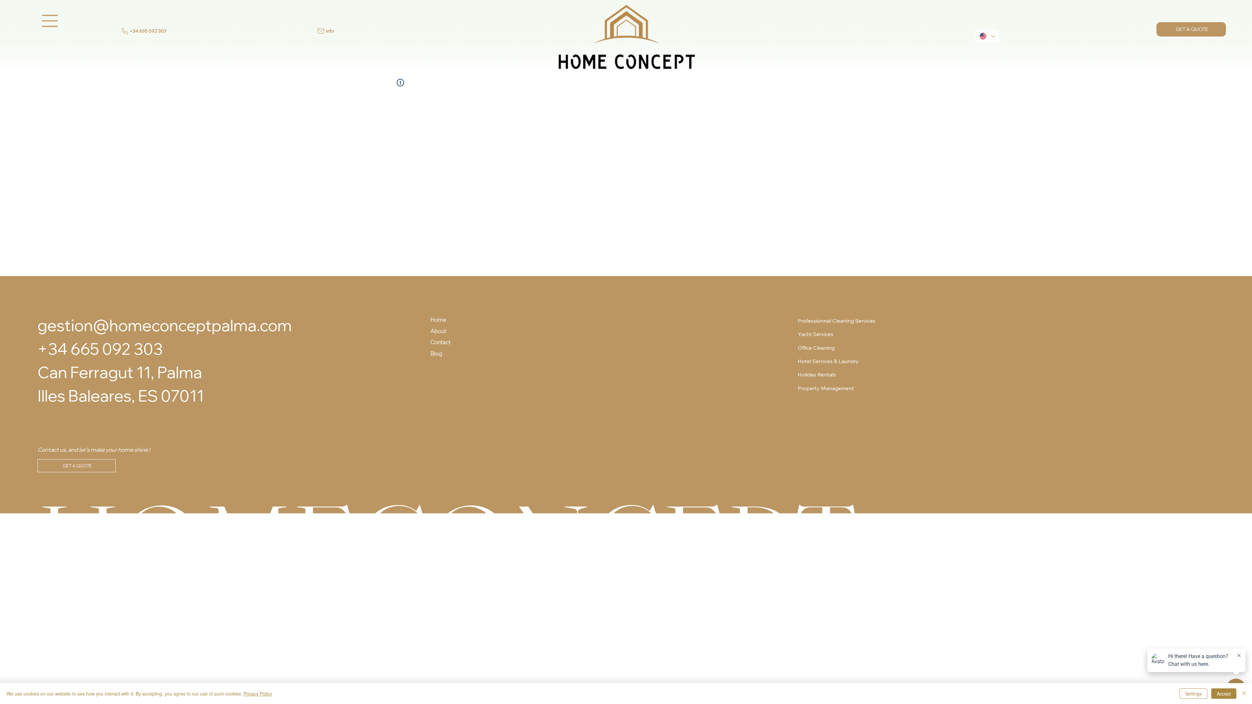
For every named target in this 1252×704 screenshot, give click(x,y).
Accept (1224, 693)
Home (438, 319)
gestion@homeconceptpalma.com (164, 325)
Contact (440, 342)
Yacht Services (815, 334)
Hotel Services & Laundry (828, 361)
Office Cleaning (816, 348)
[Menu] (50, 21)
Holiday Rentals (817, 374)
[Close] (1244, 693)
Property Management (826, 388)
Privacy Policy (258, 693)
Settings (1193, 693)
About (438, 331)
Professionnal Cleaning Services (836, 320)
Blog (436, 353)
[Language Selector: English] (987, 36)
